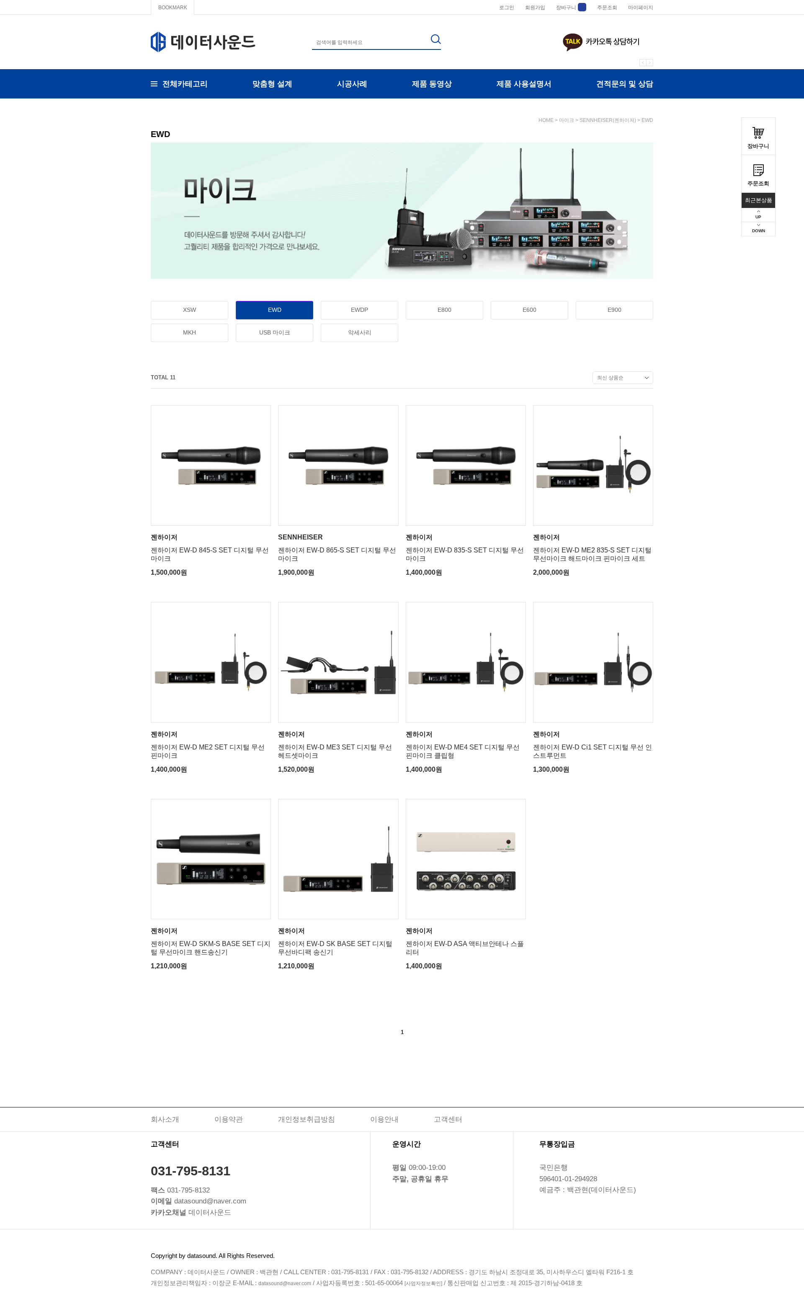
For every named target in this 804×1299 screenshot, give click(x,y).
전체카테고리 (185, 84)
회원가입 (535, 7)
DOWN (758, 230)
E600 (529, 309)
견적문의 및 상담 (624, 84)
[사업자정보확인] (423, 1283)
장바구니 (566, 7)
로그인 (506, 7)
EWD (647, 120)
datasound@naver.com (284, 1283)
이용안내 (384, 1119)
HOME (546, 120)
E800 (444, 309)
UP (758, 217)
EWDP (359, 309)
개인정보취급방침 (306, 1119)
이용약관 (228, 1119)
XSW (189, 309)
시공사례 (352, 84)
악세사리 (359, 332)
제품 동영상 (432, 84)
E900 (614, 309)
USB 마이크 (274, 332)
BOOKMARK (172, 7)
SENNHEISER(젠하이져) (608, 120)
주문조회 (607, 7)
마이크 (566, 120)
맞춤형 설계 (272, 84)
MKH (189, 332)
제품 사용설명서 (524, 84)
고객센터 (448, 1119)
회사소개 (165, 1119)
